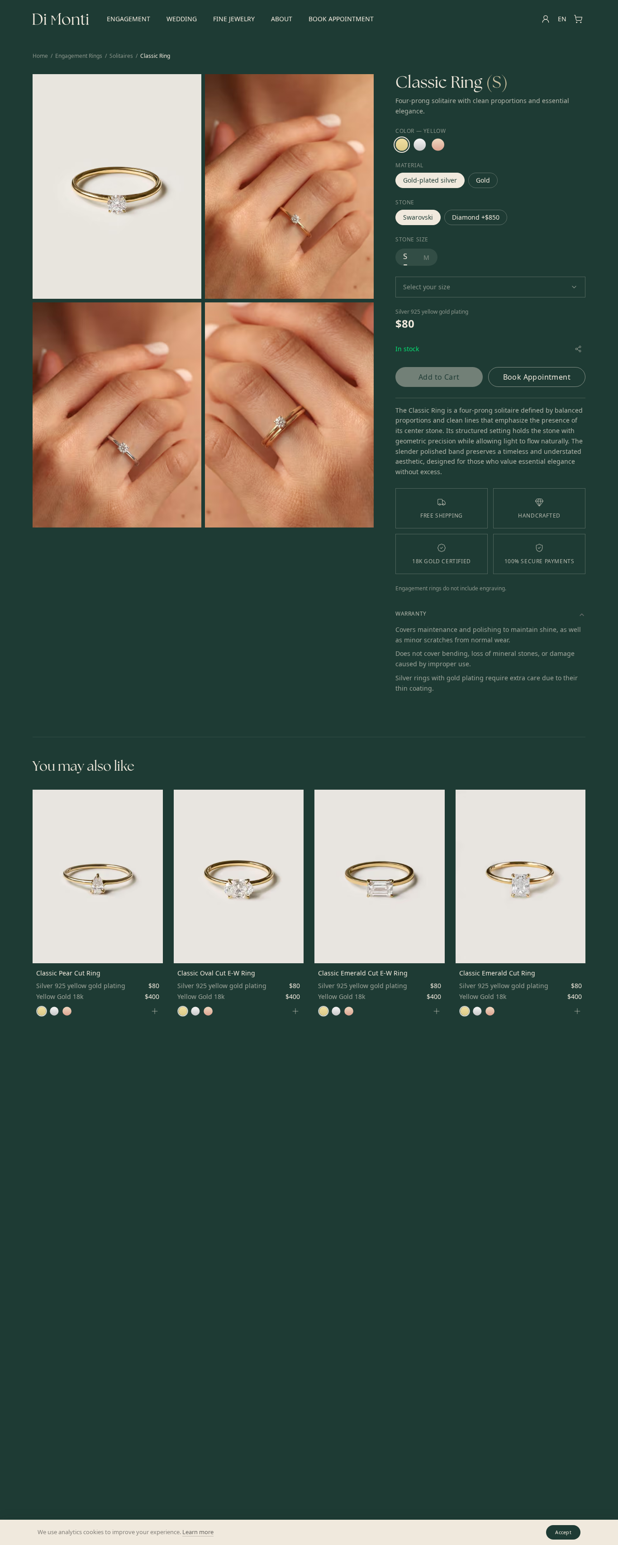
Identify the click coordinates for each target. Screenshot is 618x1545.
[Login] (545, 19)
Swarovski (418, 217)
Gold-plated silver (430, 180)
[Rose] (438, 144)
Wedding (181, 18)
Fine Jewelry (234, 18)
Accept (563, 1532)
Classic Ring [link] (155, 56)
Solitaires (121, 56)
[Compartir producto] (578, 349)
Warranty (411, 613)
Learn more (198, 1532)
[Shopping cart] (578, 19)
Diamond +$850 (475, 217)
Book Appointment (341, 18)
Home (40, 56)
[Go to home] (61, 19)
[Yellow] (401, 144)
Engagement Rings (78, 56)
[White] (420, 144)
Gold (483, 180)
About (281, 18)
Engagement (128, 18)
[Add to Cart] (154, 1011)
